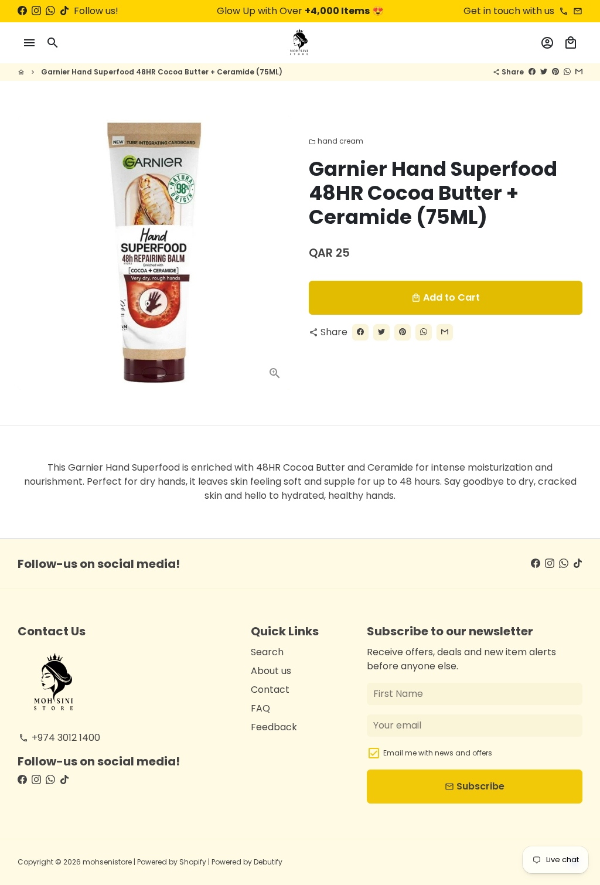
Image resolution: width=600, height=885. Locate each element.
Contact (270, 689)
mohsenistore (107, 862)
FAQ (260, 708)
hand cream (336, 141)
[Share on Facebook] (532, 72)
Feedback (274, 727)
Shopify (192, 862)
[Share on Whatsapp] (567, 72)
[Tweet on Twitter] (543, 72)
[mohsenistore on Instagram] (36, 11)
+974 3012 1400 (59, 737)
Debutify (268, 862)
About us (271, 671)
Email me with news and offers (437, 753)
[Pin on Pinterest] (555, 72)
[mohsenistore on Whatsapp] (50, 11)
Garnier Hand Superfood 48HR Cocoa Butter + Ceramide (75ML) (161, 72)
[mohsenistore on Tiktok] (64, 11)
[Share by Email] (578, 72)
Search (267, 652)
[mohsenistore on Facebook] (22, 11)
